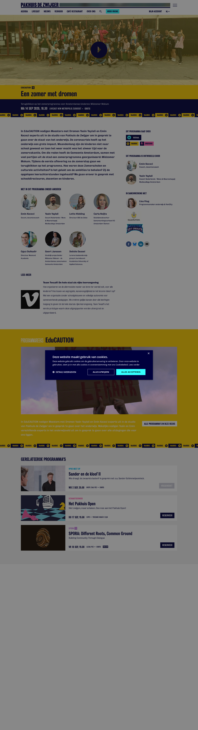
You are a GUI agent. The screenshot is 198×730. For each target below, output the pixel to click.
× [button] (148, 353)
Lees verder (134, 364)
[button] (64, 372)
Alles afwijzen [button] (101, 372)
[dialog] (99, 365)
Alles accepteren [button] (130, 372)
